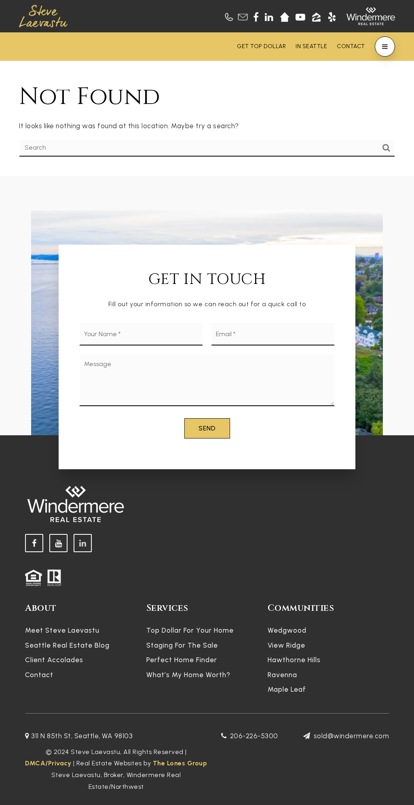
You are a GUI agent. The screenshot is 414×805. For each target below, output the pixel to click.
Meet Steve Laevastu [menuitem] (62, 630)
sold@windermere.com (351, 736)
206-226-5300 (254, 736)
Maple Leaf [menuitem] (287, 689)
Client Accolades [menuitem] (54, 660)
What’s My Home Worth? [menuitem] (188, 675)
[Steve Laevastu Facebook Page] (34, 543)
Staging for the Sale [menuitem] (182, 645)
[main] (207, 118)
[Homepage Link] (43, 15)
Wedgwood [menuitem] (287, 630)
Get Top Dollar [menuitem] (261, 46)
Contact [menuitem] (351, 46)
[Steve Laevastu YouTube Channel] (58, 543)
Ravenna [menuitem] (282, 675)
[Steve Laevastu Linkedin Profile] (83, 543)
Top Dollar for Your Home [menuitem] (190, 630)
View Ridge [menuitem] (286, 645)
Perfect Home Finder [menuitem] (181, 660)
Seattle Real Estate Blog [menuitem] (67, 645)
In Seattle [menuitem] (311, 46)
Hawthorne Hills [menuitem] (294, 660)
